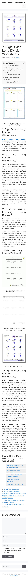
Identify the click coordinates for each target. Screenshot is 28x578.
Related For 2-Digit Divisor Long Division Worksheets (13, 82)
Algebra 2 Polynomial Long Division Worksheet (15, 466)
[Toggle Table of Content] (22, 63)
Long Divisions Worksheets (15, 484)
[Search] (24, 566)
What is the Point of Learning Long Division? (13, 71)
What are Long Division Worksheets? (13, 69)
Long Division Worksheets (13, 2)
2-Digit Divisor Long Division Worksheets (11, 66)
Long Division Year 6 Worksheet (13, 480)
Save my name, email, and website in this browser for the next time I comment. (14, 550)
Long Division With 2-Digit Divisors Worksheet (14, 475)
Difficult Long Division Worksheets (13, 471)
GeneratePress (14, 575)
